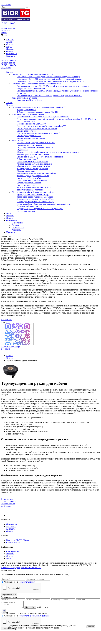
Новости (10, 49)
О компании (11, 53)
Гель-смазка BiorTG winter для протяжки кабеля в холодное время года (48, 77)
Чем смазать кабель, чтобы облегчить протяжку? (38, 133)
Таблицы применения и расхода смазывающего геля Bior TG (39, 107)
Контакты (10, 56)
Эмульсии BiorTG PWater (17, 540)
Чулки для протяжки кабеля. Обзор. (33, 194)
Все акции (5, 349)
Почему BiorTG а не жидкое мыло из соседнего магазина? (43, 117)
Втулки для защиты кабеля (29, 183)
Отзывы (10, 51)
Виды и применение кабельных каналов (35, 147)
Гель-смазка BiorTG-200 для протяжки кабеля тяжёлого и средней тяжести (50, 81)
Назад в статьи (7, 499)
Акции (9, 42)
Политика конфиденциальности (15, 567)
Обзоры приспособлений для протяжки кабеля (33, 192)
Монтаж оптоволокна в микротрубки (33, 166)
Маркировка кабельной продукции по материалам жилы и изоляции (48, 152)
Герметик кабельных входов (29, 206)
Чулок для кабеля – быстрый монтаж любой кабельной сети (43, 204)
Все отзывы (6, 320)
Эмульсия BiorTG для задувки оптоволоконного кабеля (36, 84)
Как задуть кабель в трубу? (29, 178)
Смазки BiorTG (13, 542)
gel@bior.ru (6, 4)
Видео (9, 46)
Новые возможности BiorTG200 (31, 124)
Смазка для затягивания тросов (31, 138)
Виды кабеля (22, 150)
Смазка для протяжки (26, 131)
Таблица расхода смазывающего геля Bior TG (37, 112)
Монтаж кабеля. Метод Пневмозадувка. (34, 164)
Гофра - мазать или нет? (27, 159)
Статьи (9, 44)
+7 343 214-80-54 (8, 23)
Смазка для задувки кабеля (29, 135)
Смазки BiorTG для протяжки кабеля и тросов (32, 74)
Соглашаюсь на (19, 582)
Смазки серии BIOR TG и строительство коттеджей (40, 157)
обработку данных (27, 582)
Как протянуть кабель (26, 185)
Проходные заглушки (26, 211)
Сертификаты (18, 227)
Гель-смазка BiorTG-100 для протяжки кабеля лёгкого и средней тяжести (49, 79)
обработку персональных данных (34, 616)
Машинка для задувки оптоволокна (33, 176)
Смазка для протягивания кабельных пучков (37, 128)
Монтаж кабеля (18, 140)
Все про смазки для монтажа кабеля (28, 114)
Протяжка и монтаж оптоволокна (32, 180)
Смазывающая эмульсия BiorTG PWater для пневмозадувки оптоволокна (49, 95)
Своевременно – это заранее (29, 145)
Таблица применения (26, 110)
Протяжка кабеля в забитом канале (32, 161)
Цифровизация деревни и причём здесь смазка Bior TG (41, 126)
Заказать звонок (8, 28)
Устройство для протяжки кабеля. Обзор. (35, 197)
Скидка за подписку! (10, 346)
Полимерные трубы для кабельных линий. (36, 143)
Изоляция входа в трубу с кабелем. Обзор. (35, 199)
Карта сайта (35, 567)
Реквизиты (16, 230)
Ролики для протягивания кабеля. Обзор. (35, 201)
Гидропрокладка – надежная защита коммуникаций (40, 208)
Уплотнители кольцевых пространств (34, 187)
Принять (91, 627)
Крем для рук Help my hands (24, 98)
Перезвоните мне (9, 595)
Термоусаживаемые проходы (30, 190)
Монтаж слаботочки (26, 171)
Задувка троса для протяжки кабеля (33, 154)
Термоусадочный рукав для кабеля (32, 168)
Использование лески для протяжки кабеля (36, 173)
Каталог (10, 39)
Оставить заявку (5, 31)
